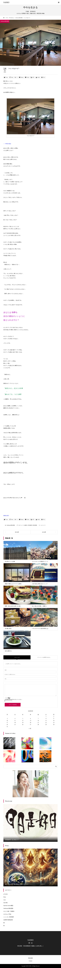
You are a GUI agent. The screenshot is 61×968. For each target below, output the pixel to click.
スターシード (21, 525)
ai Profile (5, 894)
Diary (4, 897)
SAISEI (6, 2)
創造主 (25, 525)
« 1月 (30, 728)
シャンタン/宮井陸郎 (8, 917)
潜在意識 (35, 525)
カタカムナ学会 (7, 914)
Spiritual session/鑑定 (8, 905)
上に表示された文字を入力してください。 (14, 699)
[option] (30, 823)
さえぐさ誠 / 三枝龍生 (8, 911)
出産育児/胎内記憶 (8, 919)
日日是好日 (30, 525)
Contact (30, 961)
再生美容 (30, 958)
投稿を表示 (6, 515)
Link (4, 899)
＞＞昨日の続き (7, 143)
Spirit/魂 (5, 902)
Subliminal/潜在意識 (5, 21)
